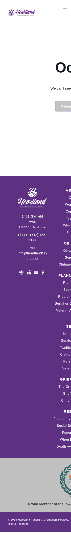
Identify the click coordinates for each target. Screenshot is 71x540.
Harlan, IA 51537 (32, 227)
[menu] (65, 10)
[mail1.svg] (36, 275)
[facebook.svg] (43, 275)
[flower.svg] (21, 275)
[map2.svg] (28, 275)
